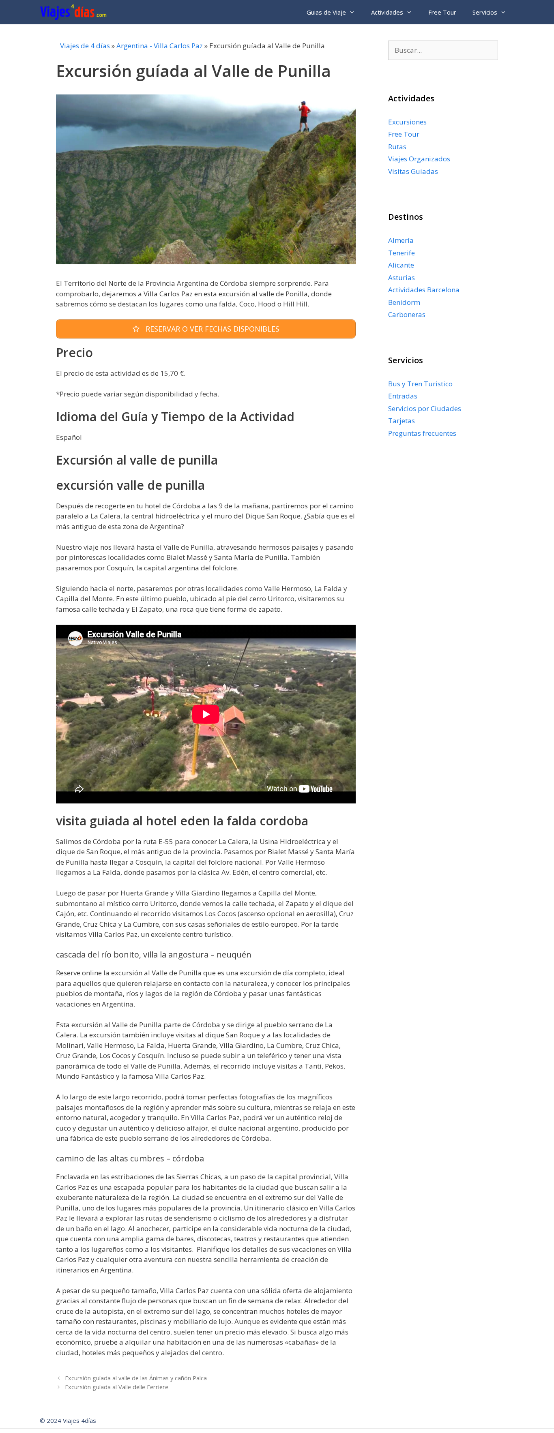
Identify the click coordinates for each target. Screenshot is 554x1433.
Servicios (484, 12)
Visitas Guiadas (413, 171)
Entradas (402, 396)
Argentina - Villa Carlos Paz (159, 45)
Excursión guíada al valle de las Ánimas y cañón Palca (136, 1378)
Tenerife (401, 252)
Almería (401, 240)
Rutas (397, 146)
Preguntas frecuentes (422, 433)
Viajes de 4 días (85, 45)
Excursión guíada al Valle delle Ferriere (116, 1387)
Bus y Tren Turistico (420, 383)
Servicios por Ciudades (424, 408)
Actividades (387, 12)
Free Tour (442, 12)
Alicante (401, 265)
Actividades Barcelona (424, 289)
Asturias (401, 277)
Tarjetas (401, 420)
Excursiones (407, 121)
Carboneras (406, 314)
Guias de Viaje (326, 12)
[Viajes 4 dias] (75, 12)
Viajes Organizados (419, 158)
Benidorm (404, 302)
